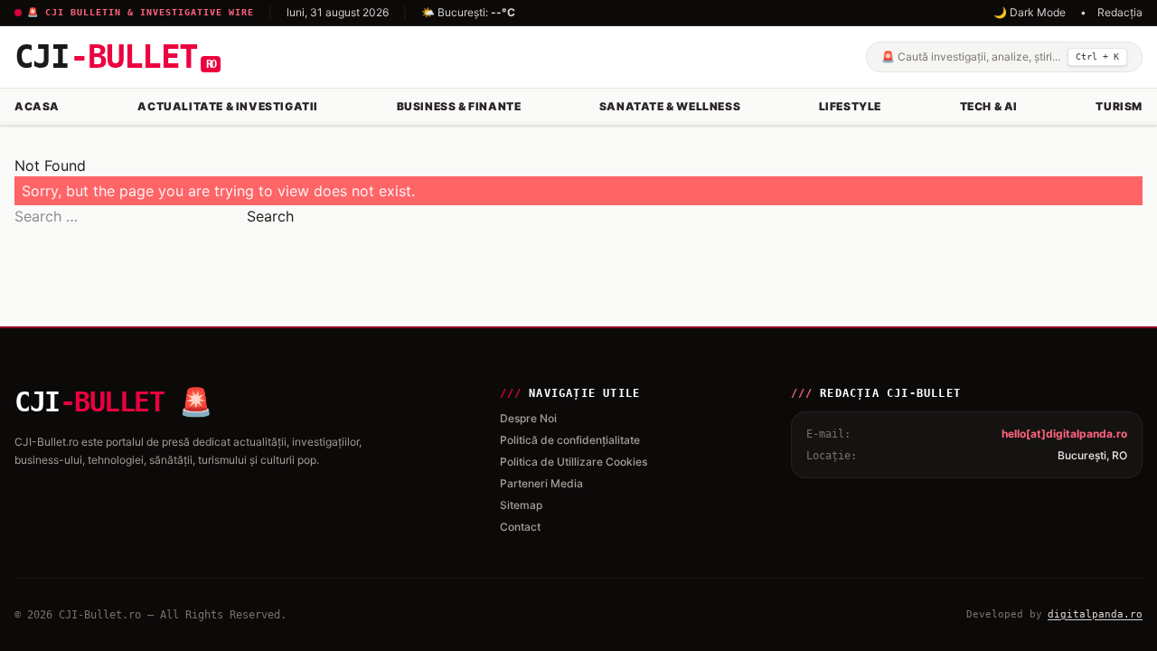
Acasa (37, 106)
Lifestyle (850, 106)
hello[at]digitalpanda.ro (1064, 433)
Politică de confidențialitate (570, 440)
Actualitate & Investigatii (227, 106)
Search (270, 216)
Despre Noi (528, 418)
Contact (520, 526)
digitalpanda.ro (1095, 614)
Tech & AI (989, 106)
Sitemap (521, 505)
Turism (1119, 106)
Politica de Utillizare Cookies (573, 461)
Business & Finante (459, 106)
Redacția (1120, 12)
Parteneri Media (541, 483)
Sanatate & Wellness (669, 106)
